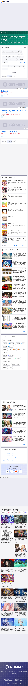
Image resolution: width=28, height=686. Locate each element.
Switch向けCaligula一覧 (9, 459)
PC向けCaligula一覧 (8, 461)
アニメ (4, 352)
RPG (7, 51)
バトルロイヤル (5, 54)
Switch (23, 88)
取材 (4, 358)
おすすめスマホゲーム (9, 177)
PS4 (20, 88)
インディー (5, 343)
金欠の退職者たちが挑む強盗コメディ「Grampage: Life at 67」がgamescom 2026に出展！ (7, 599)
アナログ (18, 343)
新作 (4, 340)
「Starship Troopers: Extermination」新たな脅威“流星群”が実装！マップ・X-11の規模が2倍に (21, 525)
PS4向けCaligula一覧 (8, 455)
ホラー (15, 66)
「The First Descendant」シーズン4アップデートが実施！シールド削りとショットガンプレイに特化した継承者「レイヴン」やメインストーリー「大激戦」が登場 (7, 571)
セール (4, 367)
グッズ (15, 349)
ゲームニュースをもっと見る (19, 331)
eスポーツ (11, 355)
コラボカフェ (21, 349)
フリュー (7, 94)
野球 (18, 56)
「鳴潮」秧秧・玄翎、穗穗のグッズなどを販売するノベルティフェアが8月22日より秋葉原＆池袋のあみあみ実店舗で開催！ (21, 600)
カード (11, 59)
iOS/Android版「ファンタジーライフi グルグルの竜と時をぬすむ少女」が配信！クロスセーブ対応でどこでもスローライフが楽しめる (21, 570)
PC (17, 88)
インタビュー (18, 358)
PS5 (26, 88)
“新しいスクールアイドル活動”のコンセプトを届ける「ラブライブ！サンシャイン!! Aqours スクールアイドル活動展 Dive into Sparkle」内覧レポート (21, 630)
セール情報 (11, 512)
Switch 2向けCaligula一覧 (9, 457)
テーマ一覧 (23, 68)
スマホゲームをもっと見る (19, 245)
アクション (17, 51)
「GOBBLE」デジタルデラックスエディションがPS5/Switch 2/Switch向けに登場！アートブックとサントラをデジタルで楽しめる (7, 585)
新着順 (14, 76)
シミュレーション (13, 54)
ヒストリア (3, 94)
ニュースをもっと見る (20, 444)
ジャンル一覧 (22, 62)
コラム (4, 361)
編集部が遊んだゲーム (16, 364)
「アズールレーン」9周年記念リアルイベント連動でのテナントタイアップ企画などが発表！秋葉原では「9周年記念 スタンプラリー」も (7, 614)
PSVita (26, 128)
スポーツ (13, 56)
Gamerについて (4, 671)
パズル (7, 59)
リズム (4, 62)
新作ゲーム (4, 512)
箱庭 (22, 54)
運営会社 (14, 673)
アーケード (12, 343)
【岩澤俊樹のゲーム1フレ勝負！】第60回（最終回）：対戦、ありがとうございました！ (21, 540)
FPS (21, 51)
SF (7, 66)
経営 (3, 56)
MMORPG (11, 51)
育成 (19, 54)
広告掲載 (25, 671)
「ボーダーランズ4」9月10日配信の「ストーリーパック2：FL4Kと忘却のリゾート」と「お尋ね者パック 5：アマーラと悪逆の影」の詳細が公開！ (7, 526)
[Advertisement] (14, 17)
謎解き (4, 349)
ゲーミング (11, 346)
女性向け (19, 66)
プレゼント (10, 367)
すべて (4, 51)
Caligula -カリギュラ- (9, 131)
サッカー (21, 56)
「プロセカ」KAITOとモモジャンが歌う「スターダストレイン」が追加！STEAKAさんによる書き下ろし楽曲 (7, 628)
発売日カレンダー (6, 364)
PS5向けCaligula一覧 (8, 453)
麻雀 (14, 59)
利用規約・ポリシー (13, 671)
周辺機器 (5, 346)
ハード (23, 343)
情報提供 (20, 671)
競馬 (3, 59)
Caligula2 (4, 91)
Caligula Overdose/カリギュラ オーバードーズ (14, 111)
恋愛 (10, 56)
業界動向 (5, 355)
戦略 (6, 56)
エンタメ (10, 349)
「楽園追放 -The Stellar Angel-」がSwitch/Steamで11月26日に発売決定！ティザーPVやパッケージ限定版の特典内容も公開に (20, 555)
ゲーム (5, 32)
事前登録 (9, 340)
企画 (9, 361)
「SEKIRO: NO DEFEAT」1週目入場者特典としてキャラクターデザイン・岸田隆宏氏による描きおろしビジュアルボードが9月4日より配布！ (7, 541)
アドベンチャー (20, 59)
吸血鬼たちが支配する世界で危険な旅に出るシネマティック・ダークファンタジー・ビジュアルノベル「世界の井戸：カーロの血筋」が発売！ (20, 615)
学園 (23, 66)
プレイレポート (10, 358)
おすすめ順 (10, 76)
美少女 (4, 69)
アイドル (10, 66)
